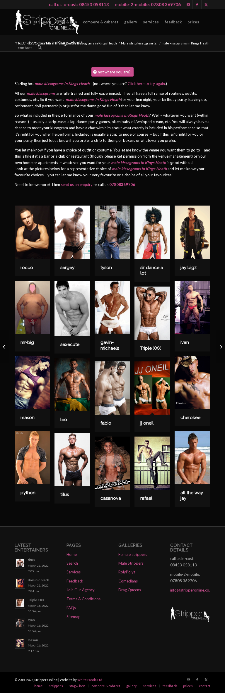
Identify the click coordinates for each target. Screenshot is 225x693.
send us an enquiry (77, 184)
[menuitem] (23, 22)
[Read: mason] (20, 643)
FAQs (71, 607)
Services (74, 572)
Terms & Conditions (83, 599)
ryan (31, 620)
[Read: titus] (20, 563)
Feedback (75, 581)
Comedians (128, 581)
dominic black (38, 580)
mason (33, 640)
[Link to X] (206, 4)
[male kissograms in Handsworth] (4, 346)
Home (72, 554)
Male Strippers (131, 563)
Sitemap (74, 616)
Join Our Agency (81, 589)
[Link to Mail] (188, 4)
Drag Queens (129, 589)
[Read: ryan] (20, 623)
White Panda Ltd (89, 680)
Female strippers (132, 554)
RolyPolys (126, 572)
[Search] (40, 48)
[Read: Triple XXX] (20, 603)
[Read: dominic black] (20, 583)
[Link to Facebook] (197, 4)
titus (31, 560)
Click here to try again (146, 83)
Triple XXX (36, 600)
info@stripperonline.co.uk (192, 590)
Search (72, 563)
